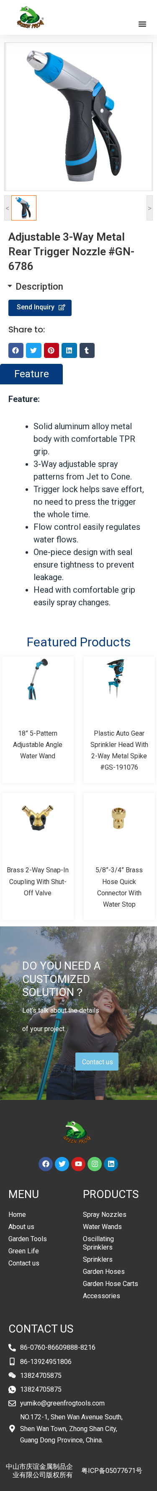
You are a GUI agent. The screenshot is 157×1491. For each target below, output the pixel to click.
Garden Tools (27, 1239)
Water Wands (102, 1227)
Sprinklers (98, 1259)
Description (39, 286)
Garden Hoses (104, 1272)
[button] (142, 24)
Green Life (23, 1251)
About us (21, 1227)
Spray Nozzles (104, 1215)
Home (17, 1215)
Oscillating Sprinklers (98, 1243)
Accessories (101, 1296)
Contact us (23, 1263)
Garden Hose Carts (110, 1284)
